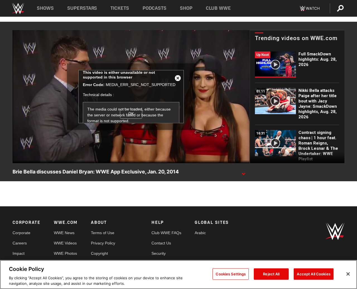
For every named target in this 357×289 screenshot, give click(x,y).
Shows (45, 8)
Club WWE (218, 8)
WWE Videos (65, 243)
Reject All (271, 274)
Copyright (99, 253)
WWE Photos (65, 253)
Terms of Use (102, 233)
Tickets (119, 8)
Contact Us (161, 243)
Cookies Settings (231, 274)
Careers (20, 243)
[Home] (17, 8)
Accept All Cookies (313, 274)
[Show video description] (243, 172)
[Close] (348, 274)
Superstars (82, 8)
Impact (19, 253)
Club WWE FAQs (166, 233)
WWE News (64, 233)
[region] (178, 274)
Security (158, 253)
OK (131, 113)
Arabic (200, 233)
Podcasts (155, 8)
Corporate (21, 233)
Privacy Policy (103, 243)
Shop (186, 8)
